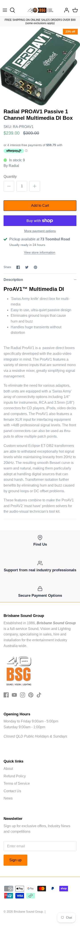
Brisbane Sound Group (28, 911)
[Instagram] (22, 694)
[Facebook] (6, 694)
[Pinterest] (30, 694)
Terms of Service (17, 783)
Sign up (15, 860)
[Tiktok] (39, 694)
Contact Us (12, 791)
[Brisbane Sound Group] (40, 10)
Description (13, 280)
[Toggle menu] (5, 10)
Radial (14, 166)
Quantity (10, 176)
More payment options (40, 231)
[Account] (65, 10)
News (8, 798)
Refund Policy (15, 776)
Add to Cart (40, 205)
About (8, 769)
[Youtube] (14, 694)
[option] (40, 66)
